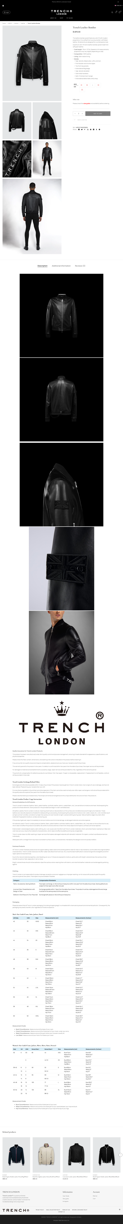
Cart (94, 1198)
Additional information (61, 266)
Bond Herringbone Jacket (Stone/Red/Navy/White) (46, 1177)
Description (42, 266)
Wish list (95, 1196)
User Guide (66, 1196)
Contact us (61, 1211)
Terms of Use (66, 1209)
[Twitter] (82, 129)
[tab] (42, 266)
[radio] (81, 85)
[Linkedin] (93, 129)
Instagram (65, 1201)
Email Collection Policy (53, 1209)
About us (53, 18)
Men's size (75, 85)
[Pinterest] (90, 129)
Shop (61, 18)
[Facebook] (79, 129)
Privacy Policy (40, 1209)
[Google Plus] (84, 129)
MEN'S (10, 23)
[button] (119, 12)
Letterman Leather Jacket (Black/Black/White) (75, 1177)
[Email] (87, 129)
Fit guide (70, 18)
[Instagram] (119, 1209)
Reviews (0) (80, 266)
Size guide (66, 1198)
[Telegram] (99, 129)
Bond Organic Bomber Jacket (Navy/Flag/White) (15, 1177)
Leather (23, 23)
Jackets (16, 23)
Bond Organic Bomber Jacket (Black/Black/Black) (106, 1177)
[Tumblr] (96, 129)
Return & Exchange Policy (79, 1209)
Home (4, 23)
